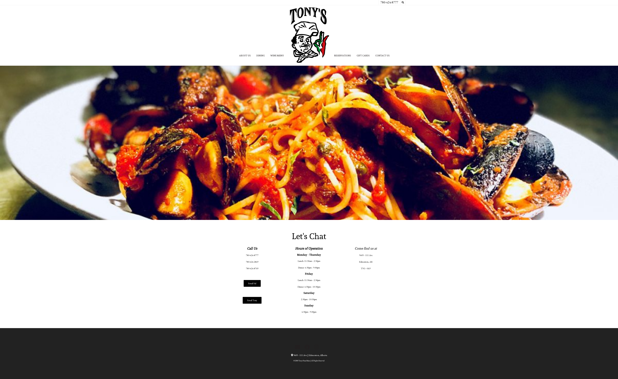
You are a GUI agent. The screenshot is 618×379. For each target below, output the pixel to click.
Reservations (342, 55)
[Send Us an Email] (297, 347)
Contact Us (382, 55)
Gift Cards (363, 55)
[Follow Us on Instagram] (316, 347)
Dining (260, 55)
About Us (245, 55)
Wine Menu (277, 55)
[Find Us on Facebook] (307, 347)
